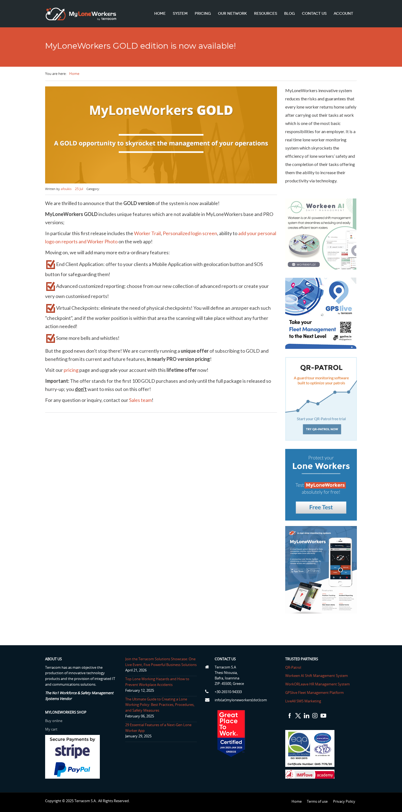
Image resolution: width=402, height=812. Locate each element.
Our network (232, 13)
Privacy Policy (344, 801)
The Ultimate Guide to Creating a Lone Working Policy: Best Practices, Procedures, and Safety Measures (159, 705)
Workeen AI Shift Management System (316, 675)
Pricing (203, 13)
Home (160, 13)
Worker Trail (147, 233)
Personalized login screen (190, 233)
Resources (265, 13)
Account (343, 13)
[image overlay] (161, 135)
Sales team (140, 400)
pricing (71, 370)
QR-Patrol (293, 667)
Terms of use (317, 801)
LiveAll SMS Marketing (303, 701)
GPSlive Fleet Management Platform (314, 692)
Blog (289, 13)
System (180, 13)
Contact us (314, 13)
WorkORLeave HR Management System (317, 684)
